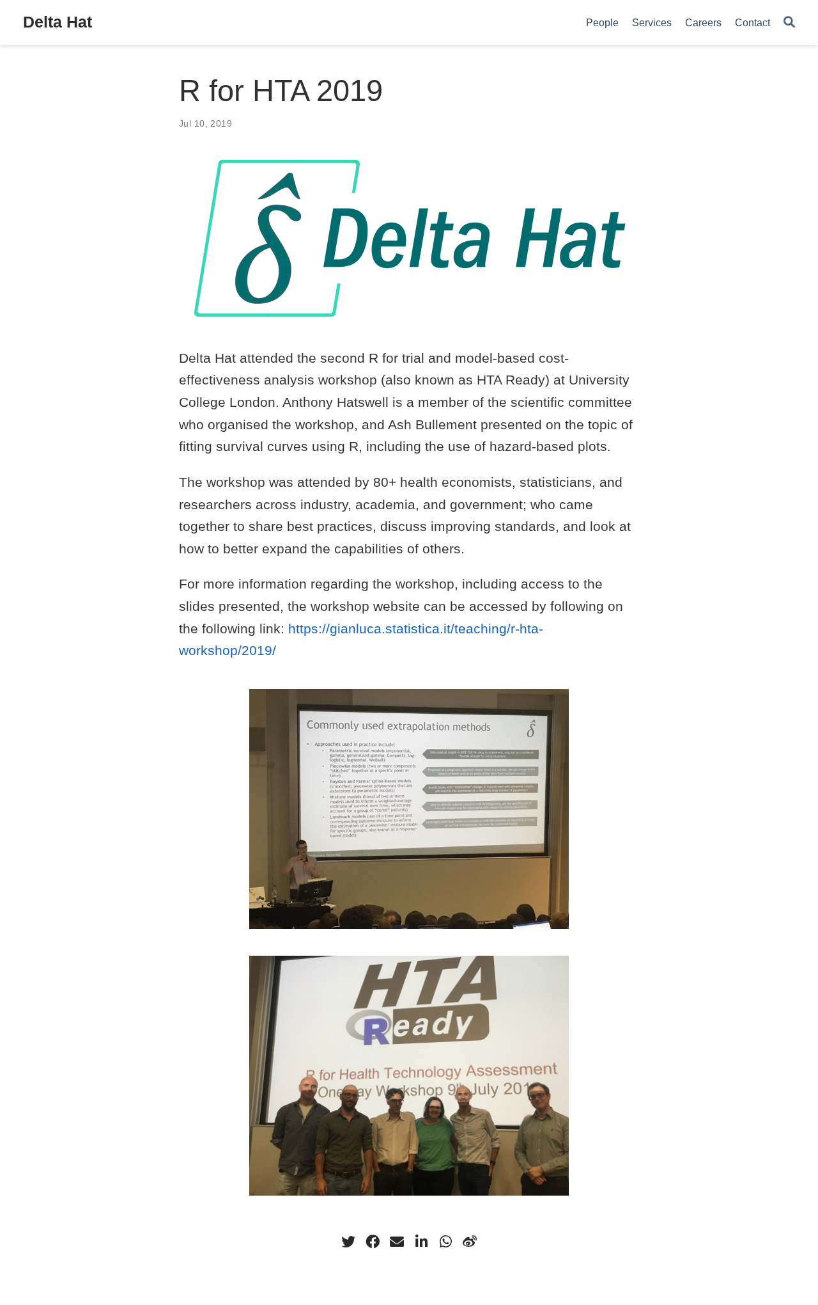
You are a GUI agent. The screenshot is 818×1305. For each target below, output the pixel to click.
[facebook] (372, 1241)
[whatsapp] (445, 1241)
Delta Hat (57, 22)
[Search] (789, 22)
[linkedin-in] (421, 1241)
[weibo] (469, 1241)
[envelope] (396, 1241)
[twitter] (348, 1241)
